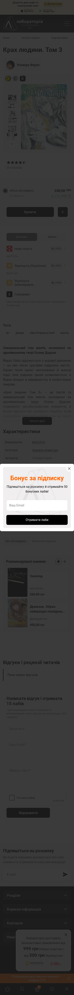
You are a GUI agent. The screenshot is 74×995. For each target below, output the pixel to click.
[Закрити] (69, 468)
